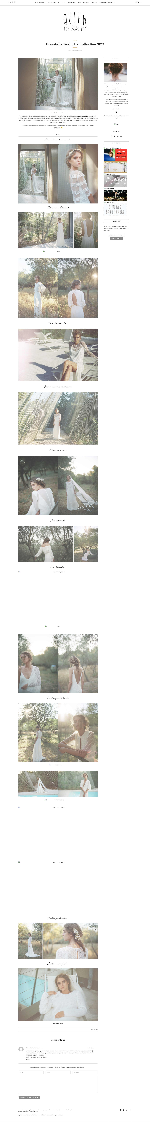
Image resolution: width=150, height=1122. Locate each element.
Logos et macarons (50, 1115)
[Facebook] (111, 136)
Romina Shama (58, 1023)
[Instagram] (14, 2)
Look (75, 40)
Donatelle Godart (83, 116)
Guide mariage (59, 1115)
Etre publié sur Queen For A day (31, 1115)
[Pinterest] (12, 2)
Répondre (91, 1048)
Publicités (42, 1115)
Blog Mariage (31, 1110)
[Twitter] (114, 136)
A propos (20, 1115)
